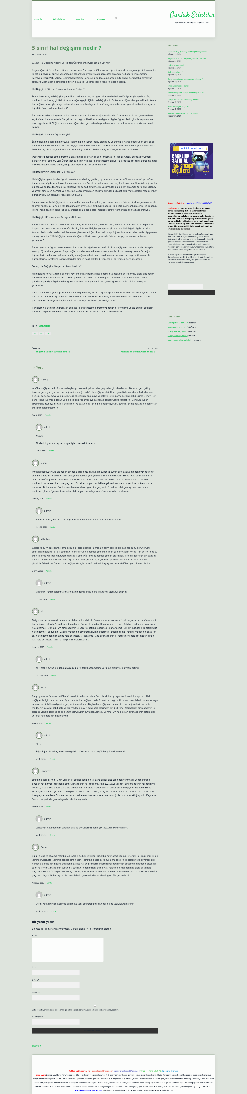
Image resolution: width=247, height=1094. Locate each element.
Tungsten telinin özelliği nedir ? (52, 351)
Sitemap (36, 1045)
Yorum (34, 935)
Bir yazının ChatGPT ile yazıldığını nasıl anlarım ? (187, 58)
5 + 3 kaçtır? (37, 1016)
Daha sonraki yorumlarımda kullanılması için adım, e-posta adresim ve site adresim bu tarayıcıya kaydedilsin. (75, 1010)
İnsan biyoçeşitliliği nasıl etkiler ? (180, 340)
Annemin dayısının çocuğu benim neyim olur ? (186, 93)
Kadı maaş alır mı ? (175, 72)
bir (35, 333)
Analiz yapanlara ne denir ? (178, 86)
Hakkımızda (100, 19)
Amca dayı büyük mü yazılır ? (179, 106)
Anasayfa (38, 19)
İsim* (34, 967)
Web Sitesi (36, 992)
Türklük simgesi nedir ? (177, 65)
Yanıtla (48, 415)
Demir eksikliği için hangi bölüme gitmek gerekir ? (187, 51)
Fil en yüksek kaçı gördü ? (178, 331)
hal (48, 333)
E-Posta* (35, 980)
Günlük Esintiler (192, 15)
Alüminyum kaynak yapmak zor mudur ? (183, 113)
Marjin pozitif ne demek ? (178, 323)
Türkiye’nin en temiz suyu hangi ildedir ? (183, 99)
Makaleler (44, 325)
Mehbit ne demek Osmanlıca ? (138, 351)
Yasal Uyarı (80, 19)
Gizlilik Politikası (59, 19)
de (41, 333)
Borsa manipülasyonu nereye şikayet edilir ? (185, 79)
